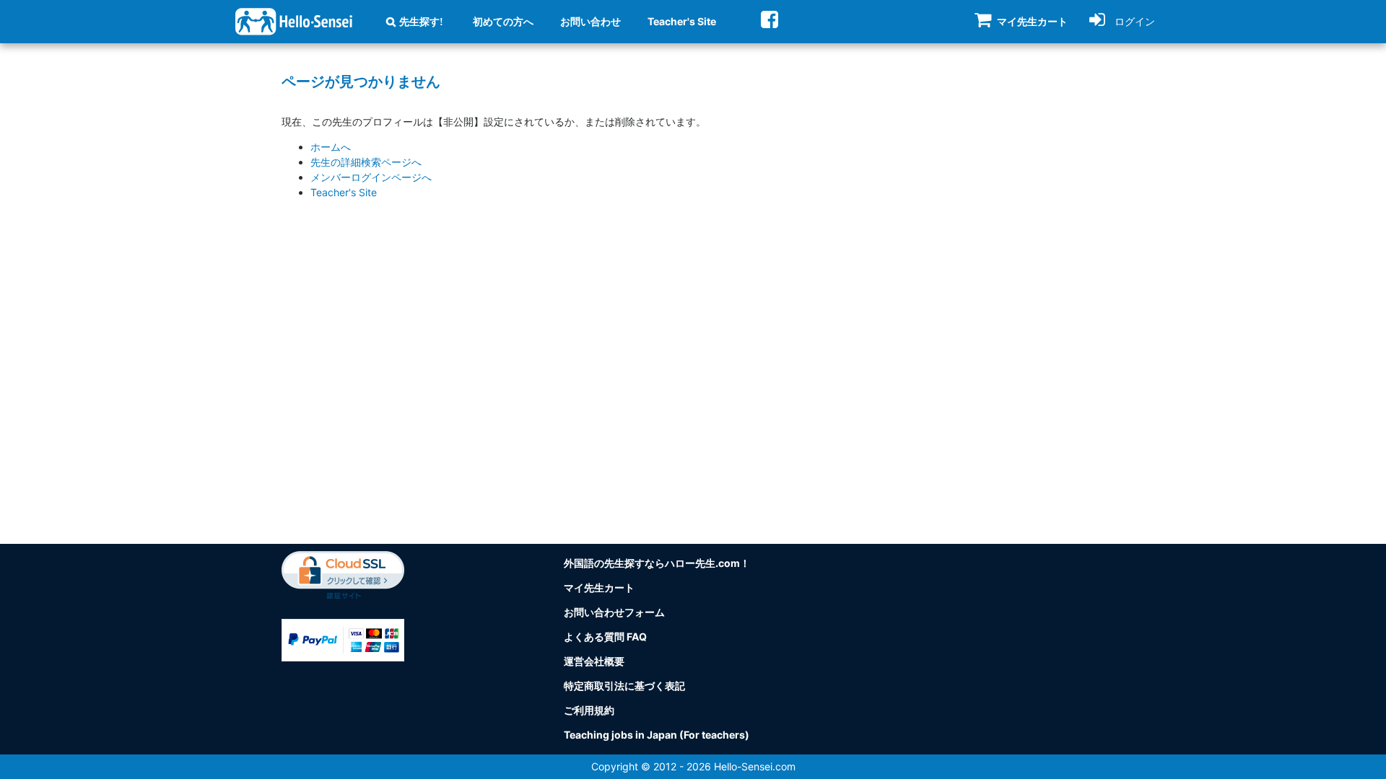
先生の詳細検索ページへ (366, 162)
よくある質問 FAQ (605, 636)
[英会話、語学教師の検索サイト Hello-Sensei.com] (294, 20)
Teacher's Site (682, 21)
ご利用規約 (589, 710)
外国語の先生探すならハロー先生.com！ (657, 563)
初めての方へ (503, 21)
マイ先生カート (599, 587)
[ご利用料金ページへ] (343, 639)
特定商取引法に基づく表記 (624, 685)
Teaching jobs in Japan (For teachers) (656, 735)
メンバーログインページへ (371, 177)
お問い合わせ (590, 21)
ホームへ (330, 147)
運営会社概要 (594, 661)
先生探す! (421, 22)
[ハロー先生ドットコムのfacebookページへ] (769, 19)
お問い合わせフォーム (614, 612)
